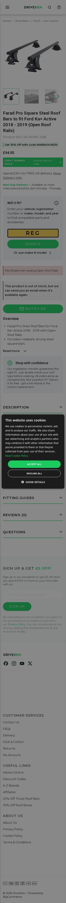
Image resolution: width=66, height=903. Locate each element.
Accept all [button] (34, 464)
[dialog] (33, 451)
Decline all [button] (34, 473)
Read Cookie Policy (16, 455)
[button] (33, 482)
